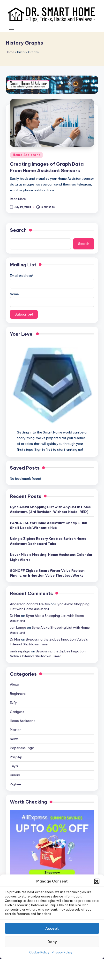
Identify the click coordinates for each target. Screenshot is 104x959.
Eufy (13, 702)
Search (18, 230)
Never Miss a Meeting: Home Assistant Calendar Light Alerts (51, 557)
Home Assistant (26, 155)
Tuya (14, 766)
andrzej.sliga (20, 651)
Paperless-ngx (22, 748)
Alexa (14, 684)
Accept (52, 928)
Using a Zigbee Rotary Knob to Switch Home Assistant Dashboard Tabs (48, 541)
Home (10, 52)
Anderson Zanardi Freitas (30, 604)
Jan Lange (18, 627)
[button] (96, 881)
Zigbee (15, 784)
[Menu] (11, 30)
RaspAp (16, 757)
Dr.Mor (15, 615)
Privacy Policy (62, 952)
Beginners (18, 693)
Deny (52, 941)
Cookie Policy (39, 952)
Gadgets (17, 712)
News (14, 739)
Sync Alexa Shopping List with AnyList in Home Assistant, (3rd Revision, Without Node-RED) (50, 509)
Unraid (15, 775)
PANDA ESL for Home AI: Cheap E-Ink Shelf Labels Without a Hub (48, 525)
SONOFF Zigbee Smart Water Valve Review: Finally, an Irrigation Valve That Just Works (47, 573)
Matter (15, 729)
